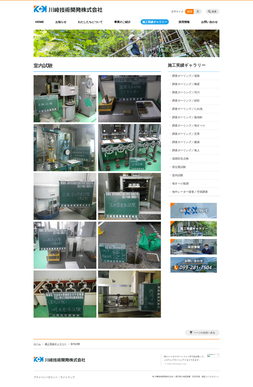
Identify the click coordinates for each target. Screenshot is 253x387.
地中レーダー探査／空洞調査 (190, 191)
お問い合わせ (209, 22)
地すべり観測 (180, 183)
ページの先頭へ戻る (204, 332)
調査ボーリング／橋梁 (186, 84)
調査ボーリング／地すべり (188, 125)
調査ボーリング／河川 (186, 92)
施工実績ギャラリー (154, 22)
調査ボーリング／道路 (186, 75)
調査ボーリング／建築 (186, 142)
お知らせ (60, 22)
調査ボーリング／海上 (186, 150)
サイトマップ (67, 377)
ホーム (37, 343)
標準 (189, 11)
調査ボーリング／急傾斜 (187, 117)
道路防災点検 (180, 158)
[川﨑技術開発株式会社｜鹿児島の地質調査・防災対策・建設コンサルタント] (68, 9)
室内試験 (177, 175)
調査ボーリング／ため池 (187, 108)
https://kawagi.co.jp (176, 363)
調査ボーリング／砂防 (186, 100)
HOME (39, 22)
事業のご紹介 (122, 22)
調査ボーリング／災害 (186, 133)
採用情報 (184, 22)
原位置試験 (179, 167)
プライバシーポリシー (46, 377)
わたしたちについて (90, 22)
